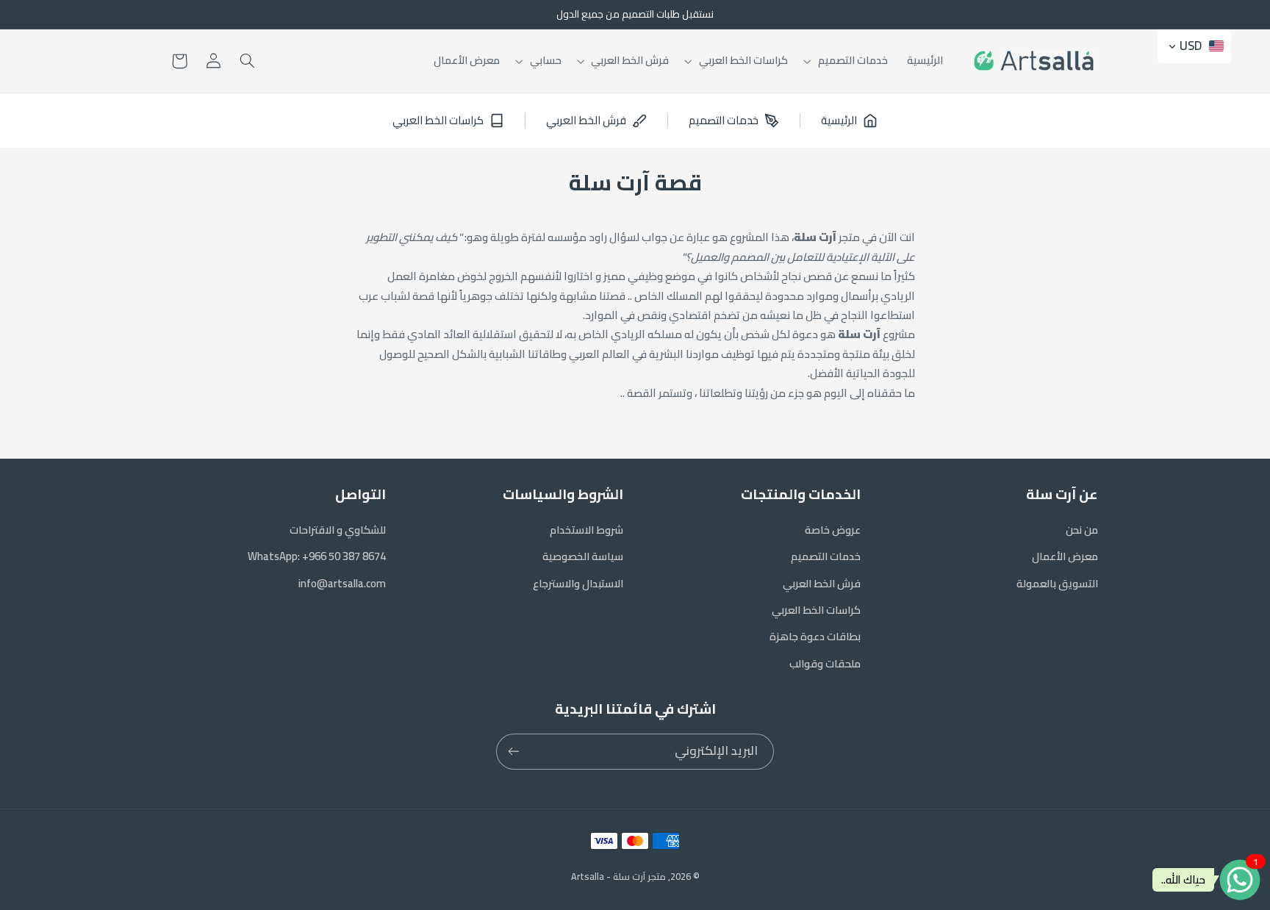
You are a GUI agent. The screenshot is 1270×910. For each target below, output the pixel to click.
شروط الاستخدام (586, 530)
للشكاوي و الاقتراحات (338, 530)
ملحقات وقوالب (825, 663)
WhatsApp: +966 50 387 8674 (317, 556)
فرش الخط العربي (822, 583)
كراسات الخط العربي (816, 610)
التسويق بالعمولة (1057, 583)
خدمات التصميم (826, 556)
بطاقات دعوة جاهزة (815, 636)
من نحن (1082, 530)
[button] (847, 61)
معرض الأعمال (1065, 556)
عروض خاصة (833, 530)
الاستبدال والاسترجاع (578, 583)
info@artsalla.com (342, 583)
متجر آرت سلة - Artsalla (618, 876)
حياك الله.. (1183, 879)
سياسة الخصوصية (582, 556)
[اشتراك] (514, 752)
